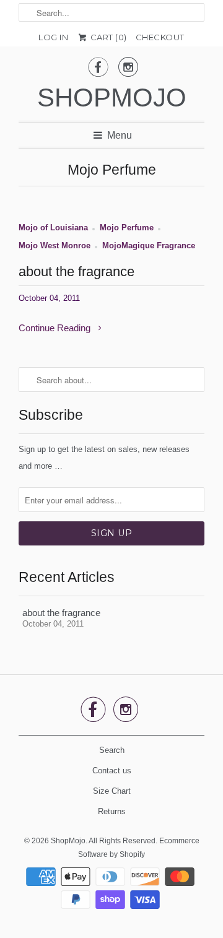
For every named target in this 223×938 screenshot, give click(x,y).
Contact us (111, 770)
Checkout (160, 37)
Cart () (107, 37)
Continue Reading (56, 328)
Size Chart (112, 791)
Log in (53, 37)
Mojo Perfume (112, 170)
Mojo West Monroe (54, 245)
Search (112, 750)
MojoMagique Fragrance (148, 245)
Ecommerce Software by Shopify (138, 847)
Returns (112, 811)
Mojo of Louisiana (53, 228)
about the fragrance (76, 271)
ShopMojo (111, 97)
